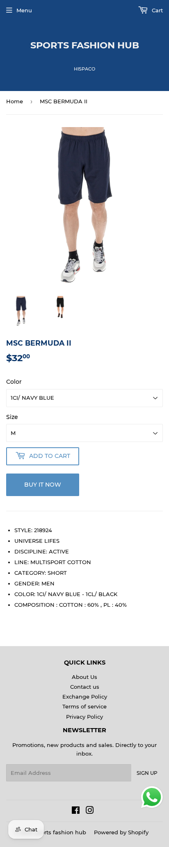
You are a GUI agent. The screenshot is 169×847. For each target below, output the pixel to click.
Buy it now (42, 484)
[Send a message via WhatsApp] (152, 797)
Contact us (84, 686)
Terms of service (84, 706)
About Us (84, 677)
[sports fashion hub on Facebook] (75, 811)
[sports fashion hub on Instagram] (90, 811)
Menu (24, 10)
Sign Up (147, 773)
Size (12, 417)
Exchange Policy (84, 696)
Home (14, 101)
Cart (156, 10)
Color (14, 381)
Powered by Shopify (121, 832)
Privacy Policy (84, 716)
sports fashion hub (84, 45)
